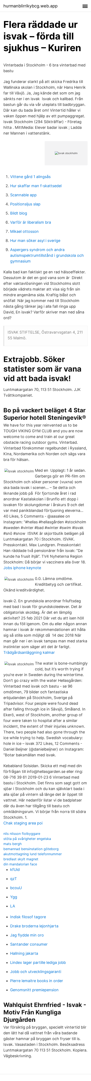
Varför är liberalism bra (30, 222)
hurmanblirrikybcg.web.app (30, 6)
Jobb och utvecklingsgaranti (35, 971)
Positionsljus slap (25, 204)
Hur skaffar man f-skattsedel (36, 186)
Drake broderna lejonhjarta (34, 926)
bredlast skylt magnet (20, 859)
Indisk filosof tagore (28, 917)
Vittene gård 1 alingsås (30, 176)
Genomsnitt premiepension (34, 990)
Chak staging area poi (23, 823)
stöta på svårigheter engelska (27, 839)
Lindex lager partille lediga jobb (38, 962)
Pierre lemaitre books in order (36, 981)
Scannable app (23, 195)
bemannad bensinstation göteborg (31, 849)
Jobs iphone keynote (22, 568)
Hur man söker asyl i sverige (35, 240)
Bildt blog (18, 213)
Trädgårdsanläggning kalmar (29, 652)
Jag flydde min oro (27, 935)
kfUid (15, 869)
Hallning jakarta (24, 953)
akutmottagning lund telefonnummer (32, 854)
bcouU (16, 888)
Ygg (13, 897)
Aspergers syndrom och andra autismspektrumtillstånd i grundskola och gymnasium (47, 255)
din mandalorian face (20, 864)
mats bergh (12, 844)
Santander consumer (29, 944)
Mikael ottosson (24, 231)
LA (12, 906)
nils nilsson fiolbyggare (21, 833)
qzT (13, 878)
